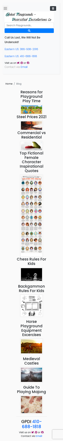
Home (9, 84)
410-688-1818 (32, 424)
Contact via (31, 436)
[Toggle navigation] (53, 8)
